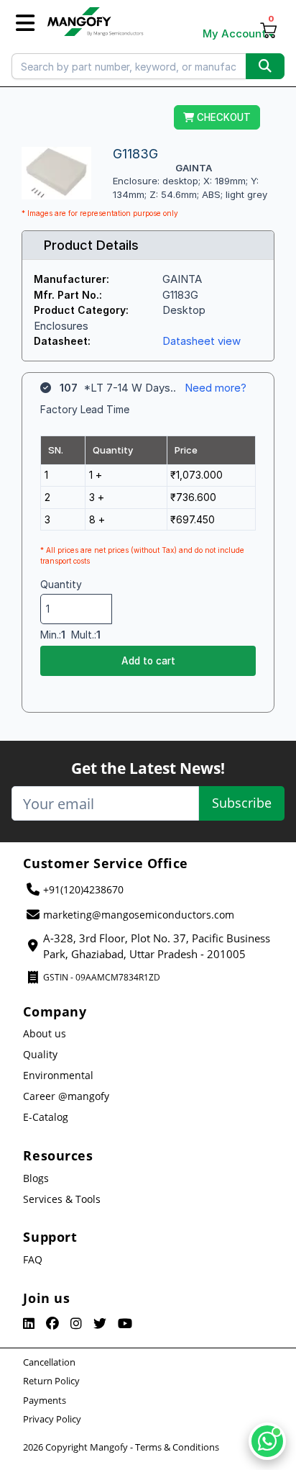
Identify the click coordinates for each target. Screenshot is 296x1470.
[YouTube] (125, 1324)
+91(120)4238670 (83, 889)
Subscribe (242, 802)
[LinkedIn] (28, 1324)
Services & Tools (62, 1199)
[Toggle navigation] (25, 23)
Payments (44, 1400)
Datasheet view (201, 341)
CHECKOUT (222, 117)
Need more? (215, 387)
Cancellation (49, 1362)
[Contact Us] (267, 1441)
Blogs (36, 1178)
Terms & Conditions (177, 1446)
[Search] (265, 66)
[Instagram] (76, 1324)
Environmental (58, 1075)
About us (44, 1033)
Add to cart (148, 661)
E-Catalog (45, 1117)
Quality (40, 1054)
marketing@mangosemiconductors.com (138, 914)
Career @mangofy (66, 1096)
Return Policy (51, 1380)
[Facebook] (52, 1324)
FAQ (32, 1259)
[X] (99, 1324)
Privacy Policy (52, 1418)
